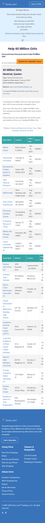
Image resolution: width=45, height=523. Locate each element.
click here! (6, 93)
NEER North (8, 193)
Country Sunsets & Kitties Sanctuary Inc (7, 376)
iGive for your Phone (10, 463)
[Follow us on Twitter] (2, 513)
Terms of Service (8, 494)
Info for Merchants (9, 487)
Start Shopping (7, 466)
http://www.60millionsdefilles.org (21, 87)
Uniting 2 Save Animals (6, 277)
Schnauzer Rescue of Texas (7, 224)
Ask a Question (10, 440)
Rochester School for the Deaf (22, 130)
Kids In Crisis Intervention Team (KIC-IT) (7, 290)
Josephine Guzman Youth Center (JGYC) (7, 328)
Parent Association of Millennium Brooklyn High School (7, 309)
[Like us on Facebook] (5, 513)
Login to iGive (36, 4)
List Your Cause (30, 455)
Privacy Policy (7, 491)
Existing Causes (30, 459)
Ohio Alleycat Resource (6, 182)
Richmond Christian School (7, 213)
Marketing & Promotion (33, 462)
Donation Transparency (11, 477)
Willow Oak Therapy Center (7, 234)
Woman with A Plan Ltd (7, 267)
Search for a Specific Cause (29, 61)
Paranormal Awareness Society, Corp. (23, 128)
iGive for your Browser (10, 459)
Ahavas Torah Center (6, 389)
